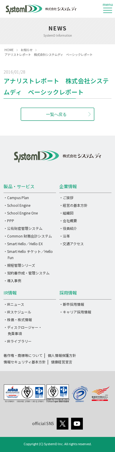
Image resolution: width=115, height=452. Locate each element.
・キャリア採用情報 (75, 311)
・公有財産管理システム (23, 228)
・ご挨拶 (66, 197)
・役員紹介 (68, 228)
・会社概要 (68, 220)
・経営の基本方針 (73, 205)
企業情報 (68, 186)
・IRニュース (14, 304)
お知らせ (26, 50)
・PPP (9, 220)
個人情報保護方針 (62, 355)
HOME (9, 50)
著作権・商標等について (23, 355)
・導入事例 (12, 280)
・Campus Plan (16, 197)
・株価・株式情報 (18, 319)
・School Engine (17, 205)
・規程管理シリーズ (19, 265)
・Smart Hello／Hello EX (23, 243)
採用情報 (68, 293)
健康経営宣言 (61, 361)
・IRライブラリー (18, 341)
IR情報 (10, 293)
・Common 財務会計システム (28, 235)
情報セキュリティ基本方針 (25, 361)
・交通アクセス (71, 243)
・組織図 (66, 212)
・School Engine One (21, 212)
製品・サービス (19, 186)
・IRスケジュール (17, 311)
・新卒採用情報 (71, 304)
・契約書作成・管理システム (27, 272)
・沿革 (64, 235)
